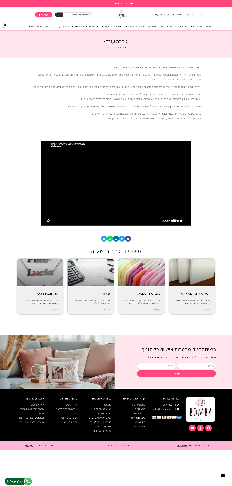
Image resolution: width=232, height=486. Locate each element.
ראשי (201, 14)
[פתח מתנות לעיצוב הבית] (191, 26)
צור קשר (158, 14)
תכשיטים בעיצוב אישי (48, 293)
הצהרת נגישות (182, 445)
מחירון (106, 293)
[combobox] (79, 14)
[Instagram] (200, 428)
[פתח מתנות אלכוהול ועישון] (73, 26)
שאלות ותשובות (174, 14)
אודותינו (189, 14)
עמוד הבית (122, 47)
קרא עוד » (207, 309)
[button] (128, 239)
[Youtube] (192, 428)
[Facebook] (208, 428)
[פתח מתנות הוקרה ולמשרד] (47, 26)
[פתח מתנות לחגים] (29, 26)
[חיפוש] (59, 14)
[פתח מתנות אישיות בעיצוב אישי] (162, 26)
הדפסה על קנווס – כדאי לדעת (196, 293)
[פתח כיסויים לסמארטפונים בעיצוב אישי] (126, 26)
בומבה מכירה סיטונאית (149, 293)
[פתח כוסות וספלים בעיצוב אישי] (97, 26)
